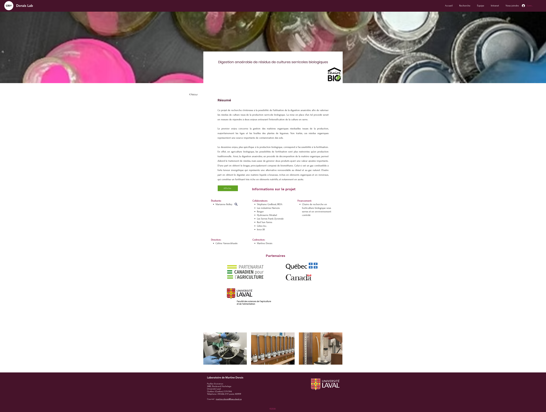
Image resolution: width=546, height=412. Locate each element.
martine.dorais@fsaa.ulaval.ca (229, 399)
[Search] (236, 204)
